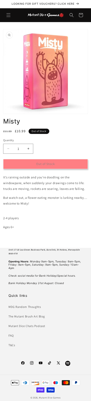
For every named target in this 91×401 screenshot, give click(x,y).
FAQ (11, 335)
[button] (8, 15)
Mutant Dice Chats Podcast (26, 326)
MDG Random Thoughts (24, 307)
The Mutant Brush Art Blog (26, 316)
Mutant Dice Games (50, 397)
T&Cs (11, 345)
